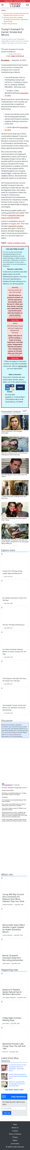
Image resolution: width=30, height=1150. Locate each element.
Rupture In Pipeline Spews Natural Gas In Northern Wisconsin (12, 992)
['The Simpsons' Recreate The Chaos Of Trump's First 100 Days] (15, 668)
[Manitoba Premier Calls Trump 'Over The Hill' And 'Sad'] (14, 1034)
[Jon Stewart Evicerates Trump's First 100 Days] (15, 587)
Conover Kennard (7, 935)
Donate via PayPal (20, 387)
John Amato (5, 1023)
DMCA (15, 1140)
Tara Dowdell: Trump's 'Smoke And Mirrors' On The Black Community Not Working (14, 707)
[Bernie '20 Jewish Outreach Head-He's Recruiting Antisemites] (14, 946)
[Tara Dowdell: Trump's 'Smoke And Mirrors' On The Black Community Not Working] (15, 695)
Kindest (9, 391)
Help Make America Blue (14, 1090)
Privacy (15, 1137)
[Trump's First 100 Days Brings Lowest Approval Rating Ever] (15, 561)
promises (16, 243)
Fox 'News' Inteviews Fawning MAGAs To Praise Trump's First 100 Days (14, 651)
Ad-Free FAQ (22, 366)
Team (15, 1124)
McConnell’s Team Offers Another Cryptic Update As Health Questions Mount (13, 928)
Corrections (15, 1143)
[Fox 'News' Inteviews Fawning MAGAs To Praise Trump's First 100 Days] (15, 639)
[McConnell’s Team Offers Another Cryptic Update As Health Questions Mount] (14, 915)
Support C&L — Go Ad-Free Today (15, 1)
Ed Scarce (5, 1052)
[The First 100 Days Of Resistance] (15, 614)
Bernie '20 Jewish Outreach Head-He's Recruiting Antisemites (12, 957)
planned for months (15, 226)
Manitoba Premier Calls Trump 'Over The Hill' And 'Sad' (13, 1046)
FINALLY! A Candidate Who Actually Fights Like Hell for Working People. (17, 1084)
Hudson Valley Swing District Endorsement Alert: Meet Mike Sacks (18, 1076)
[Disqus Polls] (15, 760)
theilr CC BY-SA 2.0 (17, 56)
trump (23, 243)
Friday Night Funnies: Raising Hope (12, 1019)
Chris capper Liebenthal (8, 997)
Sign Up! (7, 1113)
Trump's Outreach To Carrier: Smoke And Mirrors (12, 32)
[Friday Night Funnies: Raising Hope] (14, 1008)
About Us (15, 1128)
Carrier (9, 243)
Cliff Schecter (6, 963)
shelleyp (6, 60)
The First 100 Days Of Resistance (13, 625)
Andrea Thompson (7, 904)
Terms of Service (14, 734)
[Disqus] (15, 802)
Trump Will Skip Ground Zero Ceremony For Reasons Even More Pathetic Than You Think (13, 898)
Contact (15, 1131)
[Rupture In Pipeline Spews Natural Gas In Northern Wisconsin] (14, 980)
